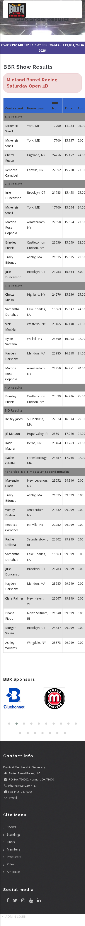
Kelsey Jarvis (14, 419)
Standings (13, 834)
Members (13, 849)
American (13, 872)
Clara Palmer (14, 598)
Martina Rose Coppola (11, 227)
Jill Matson (12, 433)
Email (12, 798)
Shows (11, 827)
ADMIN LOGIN (15, 916)
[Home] (17, 9)
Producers (14, 857)
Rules (10, 864)
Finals (11, 842)
